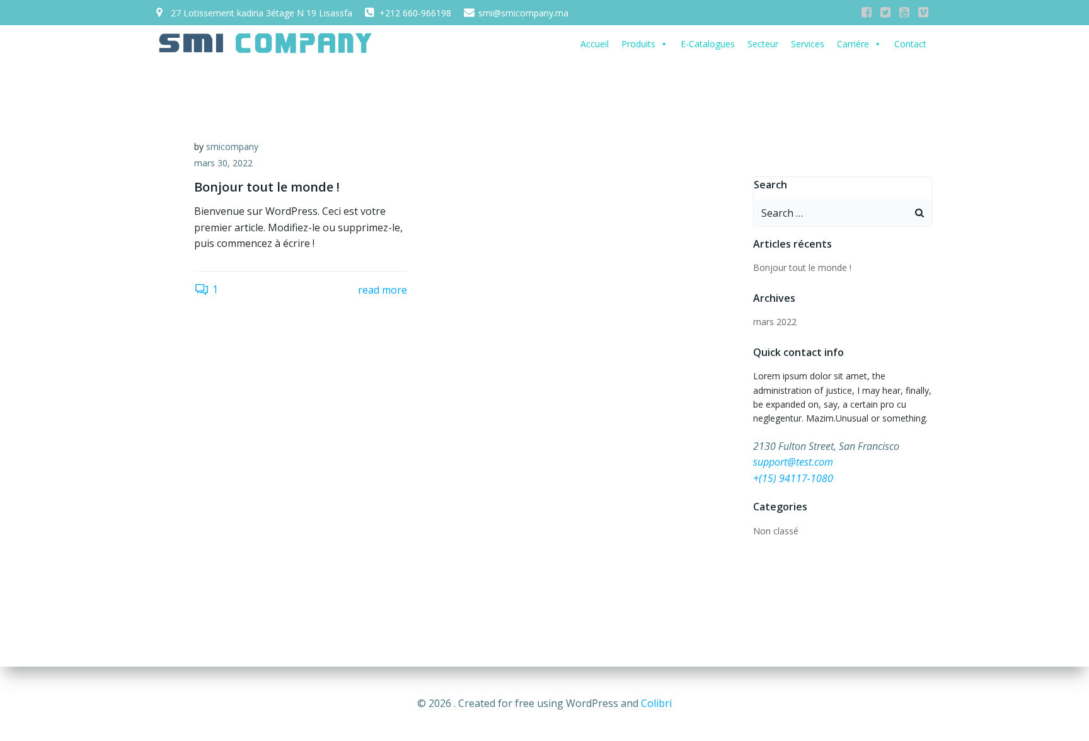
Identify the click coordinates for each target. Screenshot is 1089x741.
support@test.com (793, 462)
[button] (663, 44)
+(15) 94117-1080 (793, 478)
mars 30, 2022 (223, 163)
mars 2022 (775, 322)
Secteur (762, 44)
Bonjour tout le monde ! (802, 267)
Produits (638, 44)
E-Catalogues (708, 44)
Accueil (594, 44)
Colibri (656, 703)
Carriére (853, 44)
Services (807, 44)
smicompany (232, 146)
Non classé (775, 531)
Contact (910, 44)
